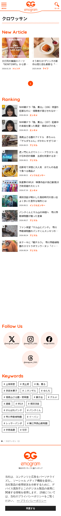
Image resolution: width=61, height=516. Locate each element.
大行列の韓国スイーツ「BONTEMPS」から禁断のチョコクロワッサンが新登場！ (15, 65)
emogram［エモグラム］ (31, 7)
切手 (24, 429)
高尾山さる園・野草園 (17, 397)
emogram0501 (49, 343)
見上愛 (25, 384)
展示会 (39, 397)
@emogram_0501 (30, 343)
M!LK (20, 403)
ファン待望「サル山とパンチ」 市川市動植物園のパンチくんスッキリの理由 (38, 231)
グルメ (53, 397)
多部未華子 (11, 390)
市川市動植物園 (14, 416)
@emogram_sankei (11, 343)
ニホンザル (30, 390)
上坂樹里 (10, 384)
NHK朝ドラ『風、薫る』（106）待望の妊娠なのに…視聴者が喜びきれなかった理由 (39, 110)
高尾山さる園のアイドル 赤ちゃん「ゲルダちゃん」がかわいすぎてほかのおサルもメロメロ (38, 140)
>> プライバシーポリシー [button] (31, 500)
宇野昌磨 (10, 429)
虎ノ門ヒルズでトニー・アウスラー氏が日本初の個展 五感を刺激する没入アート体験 (38, 155)
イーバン (33, 416)
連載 (8, 403)
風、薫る (41, 384)
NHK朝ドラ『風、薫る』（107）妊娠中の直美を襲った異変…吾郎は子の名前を (39, 125)
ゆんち (46, 390)
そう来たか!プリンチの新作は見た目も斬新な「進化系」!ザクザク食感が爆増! (45, 65)
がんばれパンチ (14, 410)
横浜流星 (34, 403)
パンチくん (35, 410)
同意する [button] (30, 508)
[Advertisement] (30, 287)
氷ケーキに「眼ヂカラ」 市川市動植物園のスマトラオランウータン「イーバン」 (39, 246)
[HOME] (2, 441)
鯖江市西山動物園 (38, 423)
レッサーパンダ (14, 423)
